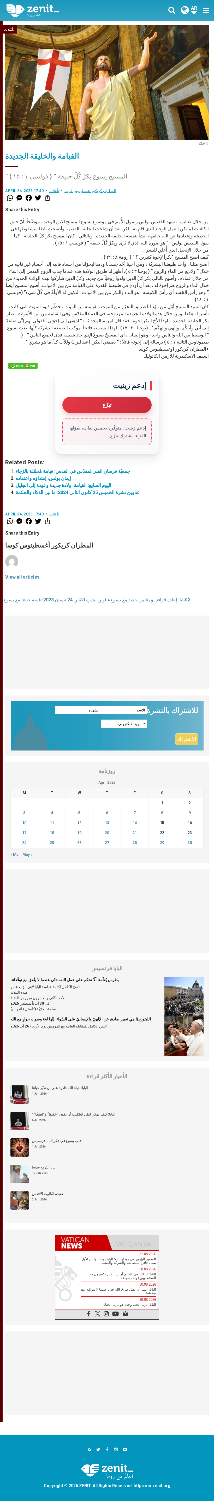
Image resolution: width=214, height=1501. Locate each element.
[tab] (81, 1242)
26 (79, 843)
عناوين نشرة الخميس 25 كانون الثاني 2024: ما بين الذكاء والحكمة (78, 492)
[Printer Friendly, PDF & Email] (23, 366)
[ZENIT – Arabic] (60, 10)
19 (79, 833)
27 (107, 843)
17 (24, 833)
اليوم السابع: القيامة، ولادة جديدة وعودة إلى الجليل (63, 485)
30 (190, 843)
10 (24, 823)
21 (135, 833)
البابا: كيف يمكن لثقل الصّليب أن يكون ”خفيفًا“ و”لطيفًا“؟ (73, 1114)
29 (162, 843)
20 (107, 833)
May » (27, 854)
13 (107, 823)
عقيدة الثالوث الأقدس (48, 1194)
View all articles (22, 577)
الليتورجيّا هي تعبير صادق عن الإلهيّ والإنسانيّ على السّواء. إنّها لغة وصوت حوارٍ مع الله (80, 1019)
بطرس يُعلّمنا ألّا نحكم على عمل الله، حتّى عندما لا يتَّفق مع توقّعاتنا (64, 979)
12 (79, 823)
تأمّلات (9, 29)
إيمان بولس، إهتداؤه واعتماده (43, 478)
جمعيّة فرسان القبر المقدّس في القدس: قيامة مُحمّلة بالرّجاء (73, 471)
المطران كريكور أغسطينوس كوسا (90, 191)
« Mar (15, 854)
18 (52, 833)
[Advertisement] (107, 652)
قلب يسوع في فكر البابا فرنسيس (57, 1141)
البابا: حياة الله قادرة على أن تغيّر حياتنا (60, 1088)
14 (135, 823)
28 (135, 843)
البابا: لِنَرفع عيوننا (44, 1167)
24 (24, 843)
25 (52, 843)
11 (52, 823)
